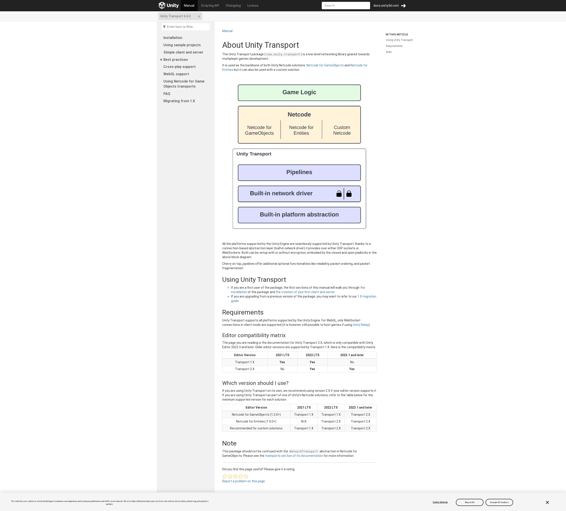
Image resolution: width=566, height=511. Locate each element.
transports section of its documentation (294, 455)
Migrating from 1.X (179, 101)
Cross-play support (179, 67)
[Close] (547, 502)
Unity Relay (361, 325)
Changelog (233, 5)
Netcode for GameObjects (325, 65)
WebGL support (176, 74)
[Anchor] (218, 279)
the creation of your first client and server (305, 292)
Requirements (394, 46)
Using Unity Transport (399, 40)
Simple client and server (183, 52)
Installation (172, 38)
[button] (225, 476)
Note (389, 52)
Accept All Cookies (499, 502)
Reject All (469, 502)
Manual (189, 5)
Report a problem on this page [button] (243, 481)
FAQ (166, 94)
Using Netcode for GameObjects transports (184, 83)
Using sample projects (182, 45)
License (252, 5)
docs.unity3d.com (386, 5)
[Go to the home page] (169, 5)
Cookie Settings (440, 502)
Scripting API (210, 5)
